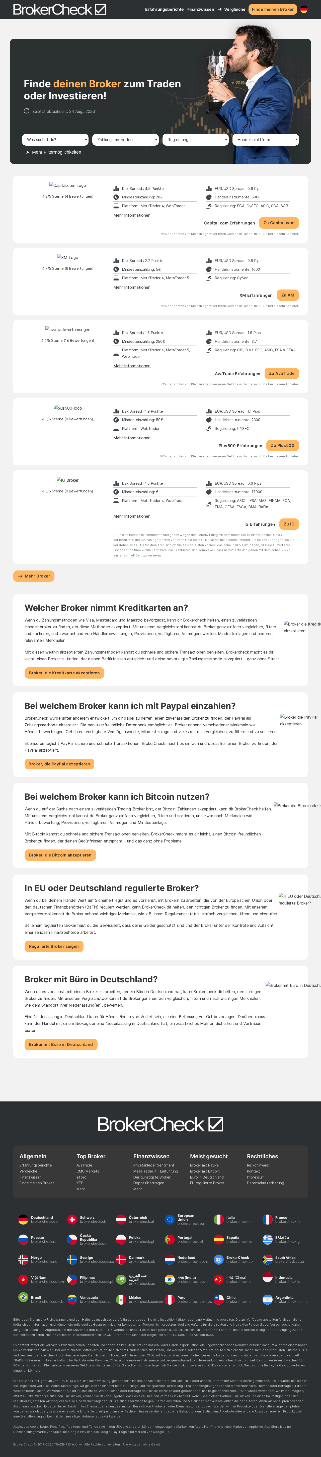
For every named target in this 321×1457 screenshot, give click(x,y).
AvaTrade (84, 1165)
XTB (80, 1183)
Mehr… (82, 1189)
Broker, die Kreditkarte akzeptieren (64, 672)
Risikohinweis (258, 1165)
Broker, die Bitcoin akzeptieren (60, 854)
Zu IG (289, 523)
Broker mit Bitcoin (205, 1171)
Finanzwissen (31, 1177)
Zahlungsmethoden (115, 139)
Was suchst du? (41, 139)
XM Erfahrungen (256, 295)
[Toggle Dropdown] (220, 9)
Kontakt (253, 1171)
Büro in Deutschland (207, 1177)
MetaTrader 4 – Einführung (155, 1171)
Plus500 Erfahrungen (241, 445)
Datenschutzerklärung (265, 1183)
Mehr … (139, 1189)
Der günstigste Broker (152, 1177)
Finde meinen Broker (273, 9)
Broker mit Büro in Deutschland (61, 1044)
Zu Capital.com (279, 222)
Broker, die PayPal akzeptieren (59, 763)
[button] (160, 154)
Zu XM (288, 295)
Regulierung (178, 139)
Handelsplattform (253, 139)
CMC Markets (87, 1171)
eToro (81, 1177)
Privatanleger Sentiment (153, 1165)
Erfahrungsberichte (164, 9)
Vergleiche (235, 9)
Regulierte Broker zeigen (54, 946)
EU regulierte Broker (207, 1183)
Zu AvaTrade (282, 373)
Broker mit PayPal (204, 1165)
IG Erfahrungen (260, 524)
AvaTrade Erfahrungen (238, 373)
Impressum (256, 1177)
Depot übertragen (148, 1183)
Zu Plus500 (282, 445)
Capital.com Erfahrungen (229, 222)
